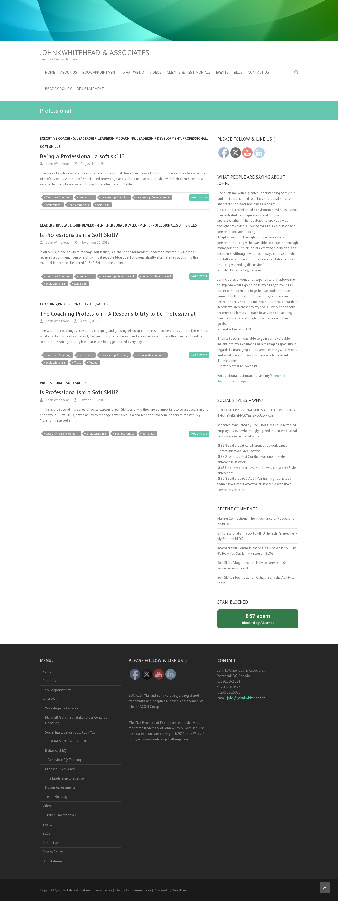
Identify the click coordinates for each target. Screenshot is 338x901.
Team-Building (56, 796)
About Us (68, 72)
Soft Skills (50, 146)
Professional (194, 138)
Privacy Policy (58, 88)
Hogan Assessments (60, 787)
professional (53, 205)
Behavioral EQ (55, 750)
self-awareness (79, 205)
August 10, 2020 (92, 163)
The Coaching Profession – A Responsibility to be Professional (118, 313)
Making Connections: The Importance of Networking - (256, 518)
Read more (199, 197)
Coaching (48, 304)
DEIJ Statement (90, 88)
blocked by (263, 620)
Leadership (86, 138)
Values (102, 304)
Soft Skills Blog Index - (234, 562)
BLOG (238, 72)
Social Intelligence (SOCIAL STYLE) (70, 732)
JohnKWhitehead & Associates (94, 52)
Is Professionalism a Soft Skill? (79, 234)
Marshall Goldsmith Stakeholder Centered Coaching (76, 720)
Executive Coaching (57, 138)
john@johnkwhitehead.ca (246, 698)
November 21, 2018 (94, 242)
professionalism (56, 284)
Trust (89, 304)
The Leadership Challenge (64, 778)
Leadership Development (159, 138)
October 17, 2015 (92, 400)
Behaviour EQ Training (64, 760)
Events (222, 72)
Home (50, 72)
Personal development (157, 276)
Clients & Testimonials (189, 72)
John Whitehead (57, 163)
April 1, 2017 (89, 321)
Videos (155, 72)
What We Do (133, 72)
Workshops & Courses (61, 708)
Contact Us (258, 72)
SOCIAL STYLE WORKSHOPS (68, 741)
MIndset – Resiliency (60, 769)
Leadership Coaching (116, 138)
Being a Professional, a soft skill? (82, 156)
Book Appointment (99, 72)
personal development (128, 225)
